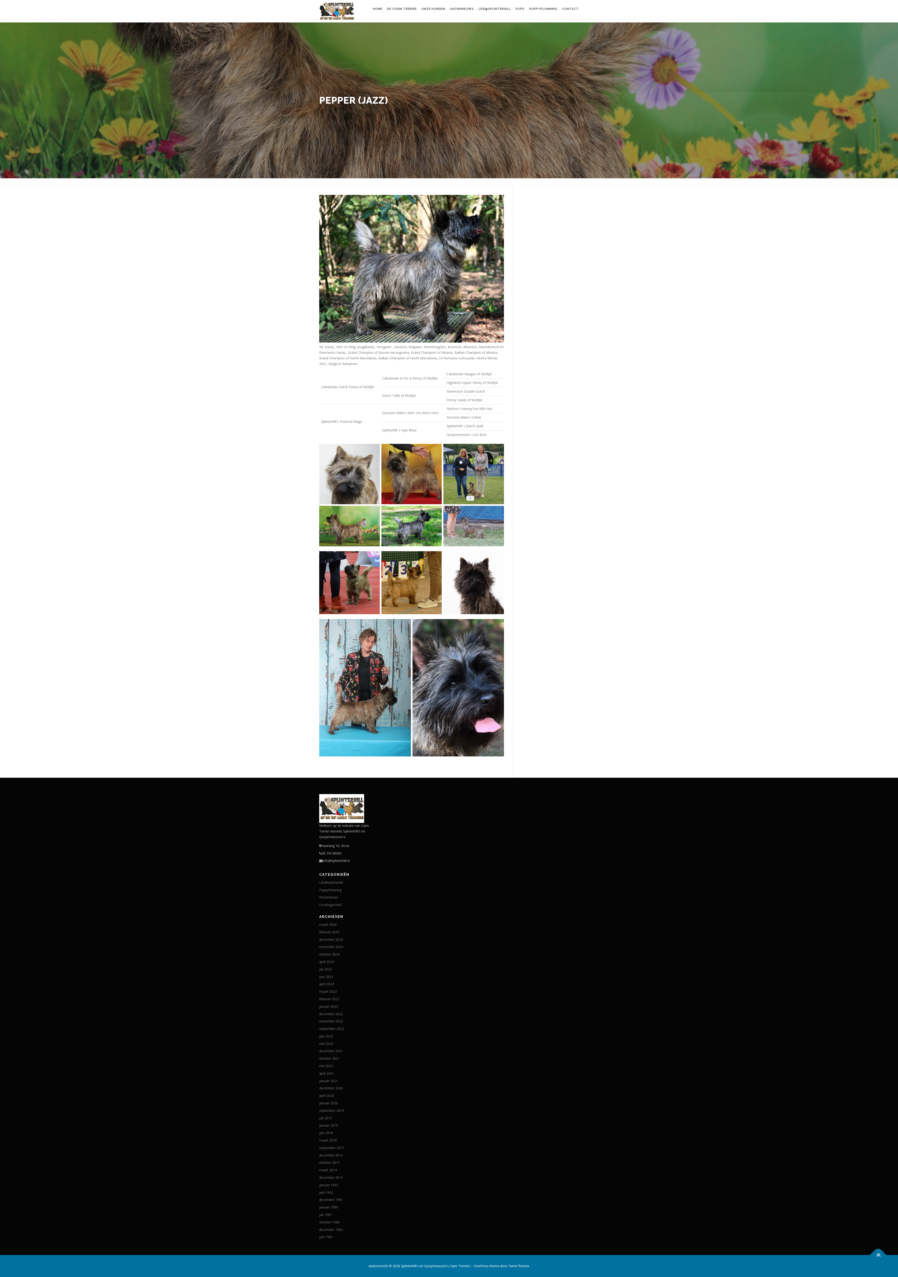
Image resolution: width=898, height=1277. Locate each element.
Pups (520, 9)
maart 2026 (328, 924)
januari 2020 (328, 1103)
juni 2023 (326, 976)
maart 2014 (328, 1170)
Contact (570, 9)
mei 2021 (326, 1066)
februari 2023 (329, 999)
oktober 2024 (329, 954)
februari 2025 (329, 932)
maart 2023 (328, 991)
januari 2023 (328, 1006)
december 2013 (331, 1177)
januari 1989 (328, 1207)
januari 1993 (328, 1185)
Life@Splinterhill (494, 9)
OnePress (481, 1266)
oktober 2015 (329, 1162)
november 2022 (331, 1021)
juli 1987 (325, 1214)
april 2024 (326, 962)
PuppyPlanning (543, 9)
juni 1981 (326, 1237)
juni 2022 (326, 1036)
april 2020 (326, 1095)
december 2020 (331, 1088)
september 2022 (331, 1028)
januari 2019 (328, 1125)
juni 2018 (326, 1133)
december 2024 (331, 939)
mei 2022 (326, 1043)
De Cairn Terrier (402, 9)
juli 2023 (325, 969)
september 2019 (331, 1110)
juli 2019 (325, 1118)
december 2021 (331, 1051)
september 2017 (331, 1148)
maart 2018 (328, 1140)
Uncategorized (330, 904)
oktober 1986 (329, 1222)
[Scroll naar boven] (878, 1255)
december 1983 (331, 1229)
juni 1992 (326, 1192)
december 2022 (331, 1014)
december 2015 (331, 1155)
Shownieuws (462, 9)
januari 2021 (328, 1081)
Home (377, 9)
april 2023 (326, 984)
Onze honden (433, 9)
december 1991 (331, 1199)
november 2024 (331, 947)
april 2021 (326, 1073)
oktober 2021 (329, 1058)
